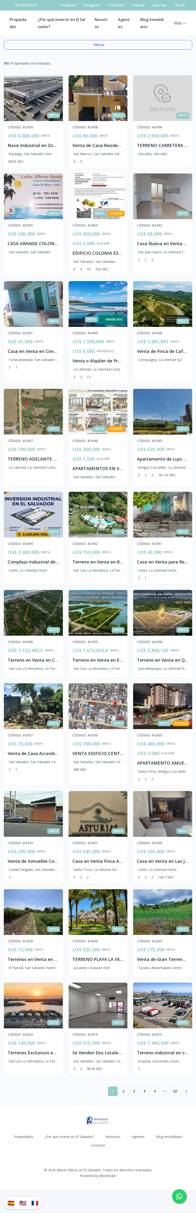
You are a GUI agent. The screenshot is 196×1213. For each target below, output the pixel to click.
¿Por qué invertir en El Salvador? (69, 1136)
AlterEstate (107, 1175)
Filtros (99, 44)
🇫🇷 (34, 1203)
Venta (45, 136)
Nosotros (113, 1136)
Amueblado (105, 351)
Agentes (138, 1136)
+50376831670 (25, 5)
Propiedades (23, 1136)
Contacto (98, 1145)
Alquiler (103, 243)
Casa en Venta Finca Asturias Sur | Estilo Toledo (123, 861)
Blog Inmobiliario (169, 1136)
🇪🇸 (11, 1203)
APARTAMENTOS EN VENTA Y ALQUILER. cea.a (121, 468)
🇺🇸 (23, 1203)
